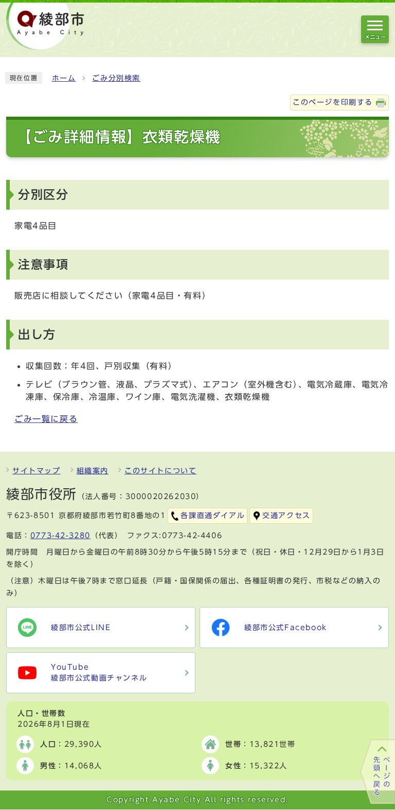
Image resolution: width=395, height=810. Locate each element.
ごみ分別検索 (116, 78)
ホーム (64, 78)
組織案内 (93, 470)
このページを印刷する (333, 102)
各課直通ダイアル (213, 515)
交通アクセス (286, 515)
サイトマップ (36, 470)
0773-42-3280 (60, 535)
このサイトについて (160, 470)
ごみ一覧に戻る (46, 419)
